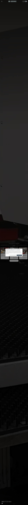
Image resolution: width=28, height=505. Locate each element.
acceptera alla (19, 255)
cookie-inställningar (13, 255)
